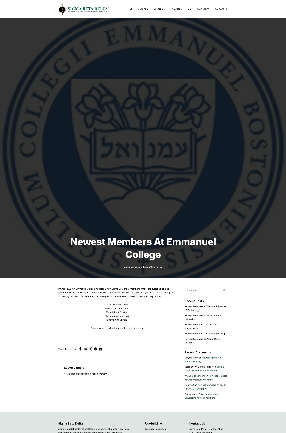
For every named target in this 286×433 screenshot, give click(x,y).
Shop (190, 9)
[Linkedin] (85, 349)
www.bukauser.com (195, 375)
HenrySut (189, 384)
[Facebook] (80, 349)
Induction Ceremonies (151, 267)
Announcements (132, 267)
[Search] (224, 290)
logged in (82, 373)
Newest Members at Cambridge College (205, 333)
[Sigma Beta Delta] (85, 9)
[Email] (100, 349)
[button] (149, 9)
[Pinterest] (95, 349)
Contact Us (221, 9)
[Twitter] (90, 349)
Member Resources (155, 428)
